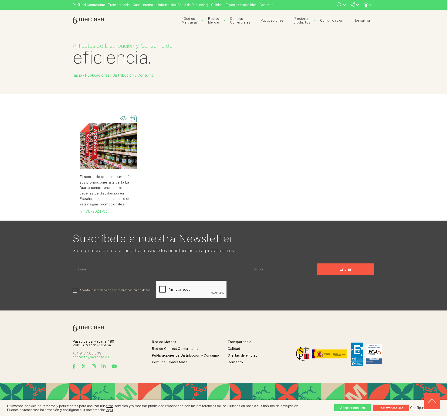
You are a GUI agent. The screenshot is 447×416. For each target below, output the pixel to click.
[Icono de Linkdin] (104, 366)
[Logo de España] (329, 354)
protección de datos (136, 290)
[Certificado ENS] (374, 354)
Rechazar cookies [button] (391, 408)
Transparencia (119, 5)
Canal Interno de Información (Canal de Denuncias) (170, 5)
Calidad (217, 5)
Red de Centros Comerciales (175, 349)
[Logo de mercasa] (303, 354)
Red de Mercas (164, 342)
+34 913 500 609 (87, 353)
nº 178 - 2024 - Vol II (96, 211)
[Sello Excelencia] (357, 354)
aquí (109, 410)
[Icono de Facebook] (74, 366)
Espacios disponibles (241, 5)
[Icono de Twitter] (83, 366)
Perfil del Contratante (89, 5)
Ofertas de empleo (243, 355)
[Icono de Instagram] (94, 366)
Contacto (267, 5)
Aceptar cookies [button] (352, 408)
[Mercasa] (88, 22)
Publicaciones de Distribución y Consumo (185, 355)
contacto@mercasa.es (91, 357)
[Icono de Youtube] (114, 366)
